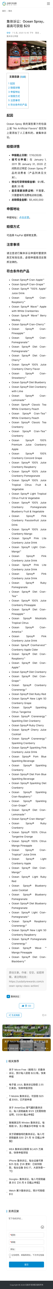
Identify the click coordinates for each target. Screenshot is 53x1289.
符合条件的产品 (17, 104)
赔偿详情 (14, 87)
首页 (4, 11)
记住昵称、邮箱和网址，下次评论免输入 (26, 1256)
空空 (8, 33)
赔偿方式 (14, 96)
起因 (11, 83)
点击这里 (24, 217)
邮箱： (13, 1242)
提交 (26, 1264)
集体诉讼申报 (12, 36)
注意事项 (14, 100)
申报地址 (14, 91)
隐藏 (23, 76)
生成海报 (15, 1015)
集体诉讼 (15, 996)
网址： (13, 1249)
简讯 (37, 33)
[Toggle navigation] (48, 3)
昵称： (13, 1235)
